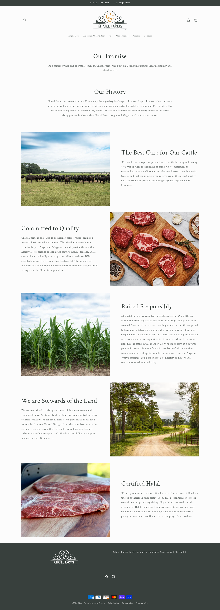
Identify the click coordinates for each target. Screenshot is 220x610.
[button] (25, 20)
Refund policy (113, 603)
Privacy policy (127, 603)
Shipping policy (142, 603)
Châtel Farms (83, 603)
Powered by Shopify (97, 603)
